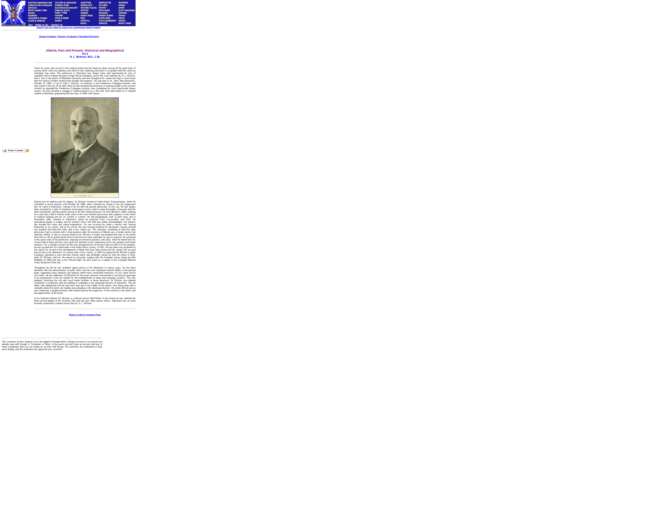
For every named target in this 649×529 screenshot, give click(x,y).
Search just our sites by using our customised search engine (68, 27)
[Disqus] (52, 395)
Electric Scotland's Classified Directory (78, 36)
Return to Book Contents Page (85, 315)
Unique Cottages (47, 36)
